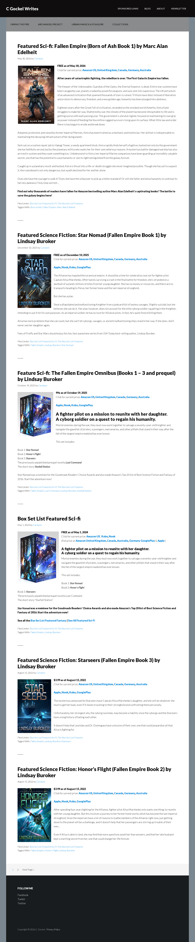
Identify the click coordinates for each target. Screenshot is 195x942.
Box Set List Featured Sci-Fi (43, 203)
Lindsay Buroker (53, 345)
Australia (145, 70)
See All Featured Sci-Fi (81, 620)
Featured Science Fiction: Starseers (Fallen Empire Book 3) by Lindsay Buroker (89, 663)
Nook (65, 267)
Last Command (52, 490)
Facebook (23, 895)
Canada (122, 70)
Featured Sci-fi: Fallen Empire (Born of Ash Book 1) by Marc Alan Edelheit (93, 49)
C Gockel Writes (22, 8)
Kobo (72, 267)
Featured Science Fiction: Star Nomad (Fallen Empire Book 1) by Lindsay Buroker (92, 238)
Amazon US (89, 70)
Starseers (66, 741)
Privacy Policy (53, 929)
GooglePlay (84, 267)
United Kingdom (107, 70)
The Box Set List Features (70, 203)
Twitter (22, 903)
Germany (133, 70)
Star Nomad (67, 345)
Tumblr (21, 899)
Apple (57, 267)
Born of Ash (36, 207)
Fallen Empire (49, 207)
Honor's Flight (51, 850)
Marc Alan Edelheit (66, 207)
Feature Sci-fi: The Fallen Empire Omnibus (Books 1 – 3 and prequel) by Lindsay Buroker (96, 376)
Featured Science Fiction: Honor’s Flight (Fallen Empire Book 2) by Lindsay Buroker (94, 772)
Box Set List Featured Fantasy (48, 620)
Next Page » (28, 869)
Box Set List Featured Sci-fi (49, 518)
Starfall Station (84, 490)
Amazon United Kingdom (91, 540)
